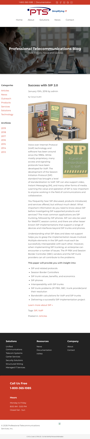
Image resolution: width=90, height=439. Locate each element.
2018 (3, 132)
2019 (3, 128)
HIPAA (40, 354)
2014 (3, 148)
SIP (35, 310)
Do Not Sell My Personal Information (52, 436)
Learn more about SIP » (40, 305)
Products (6, 102)
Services (5, 106)
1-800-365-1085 (26, 2)
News (57, 20)
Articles (43, 316)
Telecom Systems (14, 353)
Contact (70, 20)
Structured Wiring (14, 364)
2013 (3, 152)
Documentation (43, 2)
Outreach (6, 98)
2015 (3, 144)
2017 (3, 136)
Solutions (44, 20)
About (31, 20)
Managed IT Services (15, 367)
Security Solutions (14, 360)
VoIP (40, 310)
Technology (7, 114)
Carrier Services (13, 357)
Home (19, 20)
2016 (3, 140)
